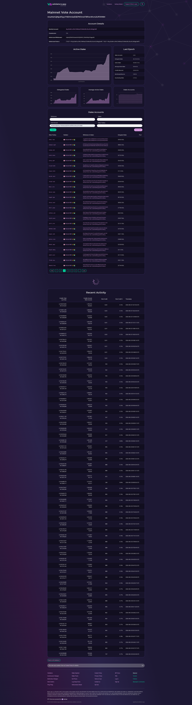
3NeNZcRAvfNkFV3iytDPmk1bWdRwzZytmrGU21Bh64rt (95, 228)
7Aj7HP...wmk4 (52, 218)
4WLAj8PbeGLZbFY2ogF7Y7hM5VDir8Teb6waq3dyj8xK (95, 259)
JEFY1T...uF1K (52, 223)
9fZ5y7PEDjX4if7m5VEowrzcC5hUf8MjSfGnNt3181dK (94, 264)
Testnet (135, 676)
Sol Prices (74, 679)
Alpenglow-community (139, 682)
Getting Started (119, 4)
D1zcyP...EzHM (52, 165)
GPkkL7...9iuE (52, 139)
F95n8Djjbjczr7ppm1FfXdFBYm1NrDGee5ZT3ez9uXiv (94, 217)
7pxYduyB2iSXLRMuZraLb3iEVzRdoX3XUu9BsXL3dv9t (94, 243)
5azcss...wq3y (52, 192)
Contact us (97, 682)
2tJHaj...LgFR (52, 160)
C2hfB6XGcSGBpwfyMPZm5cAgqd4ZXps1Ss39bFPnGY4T (95, 154)
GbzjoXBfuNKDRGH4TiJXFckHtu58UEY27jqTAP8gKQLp (95, 149)
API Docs (117, 673)
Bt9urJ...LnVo (52, 186)
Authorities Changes (52, 679)
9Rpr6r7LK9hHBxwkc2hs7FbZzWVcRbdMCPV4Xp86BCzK (95, 180)
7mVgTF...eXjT (52, 181)
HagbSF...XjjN (52, 197)
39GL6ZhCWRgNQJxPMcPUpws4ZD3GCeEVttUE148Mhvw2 (96, 249)
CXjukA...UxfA (52, 234)
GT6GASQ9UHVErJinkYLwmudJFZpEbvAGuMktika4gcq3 (95, 186)
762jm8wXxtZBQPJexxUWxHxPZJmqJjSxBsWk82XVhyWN (95, 207)
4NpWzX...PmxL (52, 265)
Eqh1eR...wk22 (52, 176)
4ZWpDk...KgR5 (52, 144)
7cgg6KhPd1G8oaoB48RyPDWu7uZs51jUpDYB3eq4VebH (95, 138)
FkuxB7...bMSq (52, 249)
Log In (116, 679)
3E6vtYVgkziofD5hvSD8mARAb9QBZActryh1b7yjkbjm (94, 212)
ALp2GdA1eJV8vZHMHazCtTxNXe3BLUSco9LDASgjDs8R (81, 29)
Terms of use (98, 679)
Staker (99, 116)
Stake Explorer (75, 673)
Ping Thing (50, 684)
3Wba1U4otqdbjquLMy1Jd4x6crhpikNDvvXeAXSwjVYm (95, 238)
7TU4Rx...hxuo (52, 260)
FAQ (116, 676)
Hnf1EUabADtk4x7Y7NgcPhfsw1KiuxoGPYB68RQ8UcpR (95, 170)
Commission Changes (53, 676)
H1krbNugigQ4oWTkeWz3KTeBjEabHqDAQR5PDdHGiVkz (95, 254)
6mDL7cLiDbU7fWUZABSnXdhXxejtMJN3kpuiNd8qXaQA (95, 159)
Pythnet (135, 679)
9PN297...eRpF (52, 244)
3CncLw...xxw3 (52, 202)
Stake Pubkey (101, 122)
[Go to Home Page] (56, 4)
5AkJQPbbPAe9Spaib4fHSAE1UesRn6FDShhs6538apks (95, 201)
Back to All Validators (53, 660)
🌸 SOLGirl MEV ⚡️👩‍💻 (69, 139)
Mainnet (135, 673)
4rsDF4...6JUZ (52, 255)
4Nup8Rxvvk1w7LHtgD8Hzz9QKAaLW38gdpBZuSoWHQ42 (96, 165)
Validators (109, 4)
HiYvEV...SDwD (52, 155)
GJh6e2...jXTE (52, 150)
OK (142, 665)
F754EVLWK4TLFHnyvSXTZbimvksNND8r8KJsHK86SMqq (95, 175)
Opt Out (97, 684)
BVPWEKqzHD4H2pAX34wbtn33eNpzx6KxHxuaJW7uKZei (95, 144)
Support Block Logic (131, 4)
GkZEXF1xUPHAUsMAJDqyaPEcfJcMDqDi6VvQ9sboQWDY (96, 196)
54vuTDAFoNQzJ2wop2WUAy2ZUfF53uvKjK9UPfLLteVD (95, 222)
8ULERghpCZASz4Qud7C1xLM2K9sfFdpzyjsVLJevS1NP (95, 233)
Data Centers (50, 682)
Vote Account (54, 122)
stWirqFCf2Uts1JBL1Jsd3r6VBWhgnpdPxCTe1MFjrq (94, 150)
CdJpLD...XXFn (52, 171)
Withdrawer (54, 116)
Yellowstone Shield (77, 684)
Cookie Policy (69, 665)
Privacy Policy (98, 676)
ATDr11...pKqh (52, 207)
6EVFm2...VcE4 (52, 239)
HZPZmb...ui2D (52, 213)
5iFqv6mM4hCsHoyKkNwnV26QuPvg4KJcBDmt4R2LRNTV (95, 191)
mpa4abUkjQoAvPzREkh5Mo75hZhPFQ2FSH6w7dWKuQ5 (95, 145)
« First (52, 270)
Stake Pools (75, 676)
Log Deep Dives (76, 682)
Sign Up (117, 682)
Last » (84, 270)
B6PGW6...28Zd (52, 228)
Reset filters (138, 129)
